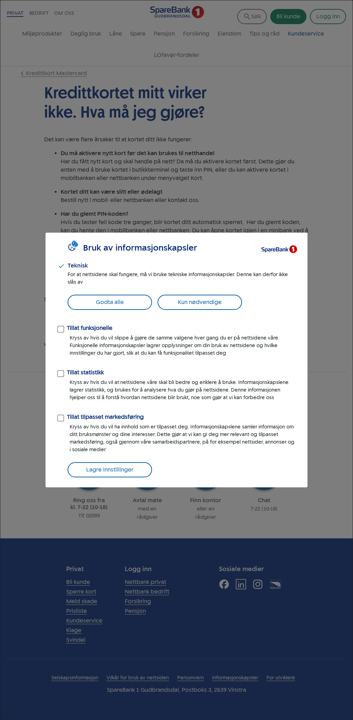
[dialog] (176, 360)
